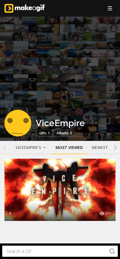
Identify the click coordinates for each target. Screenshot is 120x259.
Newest (100, 147)
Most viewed (69, 147)
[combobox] (60, 251)
